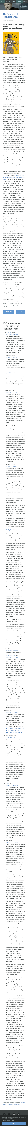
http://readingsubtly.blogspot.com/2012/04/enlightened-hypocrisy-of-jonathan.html (15, 730)
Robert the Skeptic (10, 655)
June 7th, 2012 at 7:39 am (11, 737)
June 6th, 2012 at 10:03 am (12, 712)
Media (25, 1)
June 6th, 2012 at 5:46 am (11, 431)
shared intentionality (8, 305)
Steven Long (9, 332)
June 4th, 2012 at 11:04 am (12, 334)
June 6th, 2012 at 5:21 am (11, 392)
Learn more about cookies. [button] (8, 1120)
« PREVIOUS (8, 312)
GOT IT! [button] (14, 1123)
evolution (12, 303)
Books (14, 1)
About (2, 1)
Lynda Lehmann (10, 373)
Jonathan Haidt (18, 303)
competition (17, 302)
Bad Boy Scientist (10, 530)
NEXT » (21, 312)
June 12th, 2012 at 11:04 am (12, 785)
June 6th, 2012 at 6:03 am (11, 466)
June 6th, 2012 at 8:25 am (11, 532)
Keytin (7, 783)
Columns (19, 1)
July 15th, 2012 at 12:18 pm (12, 842)
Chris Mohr (9, 429)
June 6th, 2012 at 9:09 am (12, 657)
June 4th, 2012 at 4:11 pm (11, 357)
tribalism (5, 306)
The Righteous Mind (19, 305)
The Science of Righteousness (10, 15)
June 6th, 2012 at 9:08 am (12, 650)
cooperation (6, 303)
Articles (8, 1)
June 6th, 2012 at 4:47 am (11, 375)
